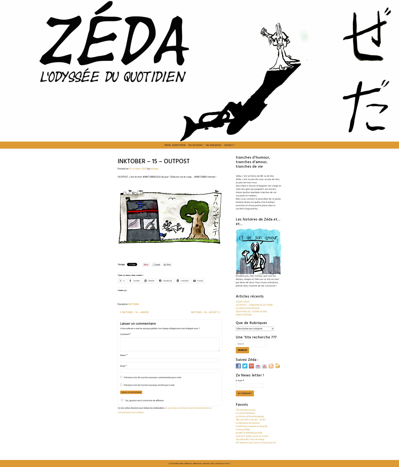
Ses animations (213, 145)
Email (122, 366)
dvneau (154, 169)
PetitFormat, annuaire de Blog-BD (251, 426)
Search (242, 350)
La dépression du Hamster (248, 423)
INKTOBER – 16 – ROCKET (204, 312)
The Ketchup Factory (245, 410)
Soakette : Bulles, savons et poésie (252, 436)
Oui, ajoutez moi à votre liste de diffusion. (144, 400)
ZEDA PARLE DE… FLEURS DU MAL (251, 311)
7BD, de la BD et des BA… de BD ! (251, 420)
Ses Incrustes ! (195, 145)
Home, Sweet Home (175, 145)
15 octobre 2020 (138, 169)
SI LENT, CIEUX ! (243, 302)
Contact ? (229, 145)
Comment (125, 334)
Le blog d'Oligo (243, 429)
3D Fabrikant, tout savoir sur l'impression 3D (256, 443)
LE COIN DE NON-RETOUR (247, 308)
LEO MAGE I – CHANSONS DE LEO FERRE (254, 305)
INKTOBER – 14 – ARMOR (135, 312)
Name (123, 355)
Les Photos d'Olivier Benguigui (250, 416)
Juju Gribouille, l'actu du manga (250, 439)
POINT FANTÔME (244, 315)
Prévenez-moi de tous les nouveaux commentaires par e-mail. (152, 377)
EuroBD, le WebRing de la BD (249, 433)
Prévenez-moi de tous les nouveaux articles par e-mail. (149, 385)
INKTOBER (133, 304)
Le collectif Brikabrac (245, 413)
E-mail (240, 380)
